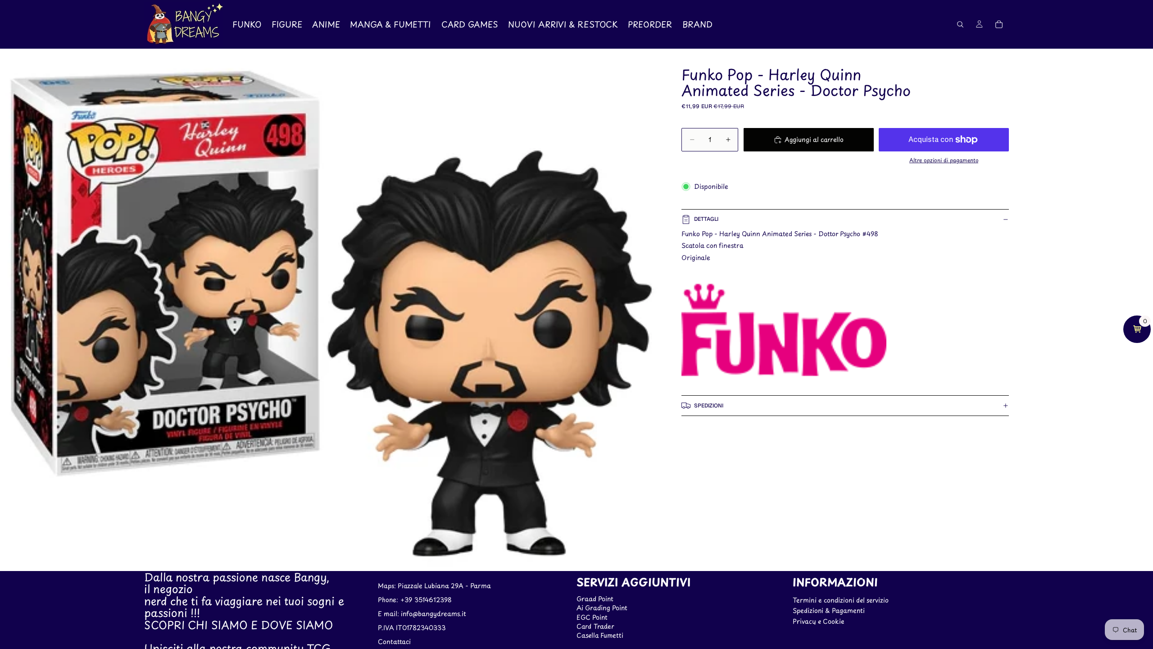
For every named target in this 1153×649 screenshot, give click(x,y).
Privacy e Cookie (818, 621)
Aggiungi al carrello (814, 139)
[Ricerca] (960, 24)
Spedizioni (708, 405)
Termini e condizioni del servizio (841, 600)
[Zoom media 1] (332, 310)
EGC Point (592, 617)
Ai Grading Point (601, 607)
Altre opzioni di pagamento (943, 160)
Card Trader (595, 626)
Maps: (388, 586)
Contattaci (394, 641)
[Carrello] (999, 24)
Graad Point (594, 598)
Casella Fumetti (599, 635)
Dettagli (706, 219)
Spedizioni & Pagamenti (829, 610)
